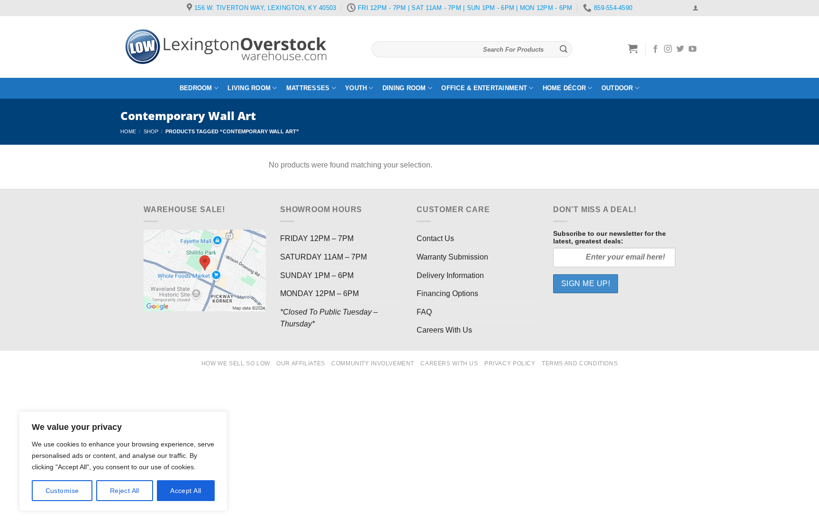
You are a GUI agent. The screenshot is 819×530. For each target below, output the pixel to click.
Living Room (249, 88)
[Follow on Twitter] (680, 49)
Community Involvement (372, 363)
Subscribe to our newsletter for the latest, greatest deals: (609, 237)
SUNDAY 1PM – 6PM (317, 275)
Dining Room (404, 88)
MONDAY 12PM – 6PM (319, 293)
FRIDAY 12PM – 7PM (317, 238)
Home (128, 131)
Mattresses (308, 88)
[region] (123, 461)
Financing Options (447, 293)
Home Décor (564, 88)
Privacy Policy (510, 363)
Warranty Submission (452, 257)
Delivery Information (450, 275)
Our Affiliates (300, 363)
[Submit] (563, 49)
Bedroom (196, 88)
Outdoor (617, 88)
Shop (151, 131)
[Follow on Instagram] (668, 49)
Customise (62, 490)
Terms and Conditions (580, 363)
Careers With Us (444, 330)
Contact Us (435, 238)
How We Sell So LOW (235, 363)
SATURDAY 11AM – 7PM (323, 257)
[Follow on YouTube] (692, 49)
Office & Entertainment (484, 88)
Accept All (185, 490)
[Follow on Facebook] (655, 49)
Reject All (124, 490)
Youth (356, 88)
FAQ (424, 312)
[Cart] (633, 48)
